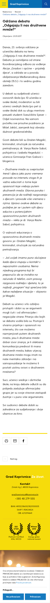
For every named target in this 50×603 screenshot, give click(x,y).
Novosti (18, 12)
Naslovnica (7, 12)
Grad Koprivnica (19, 4)
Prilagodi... (8, 590)
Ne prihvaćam (13, 596)
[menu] (4, 4)
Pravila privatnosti (23, 582)
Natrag (13, 459)
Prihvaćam (35, 596)
